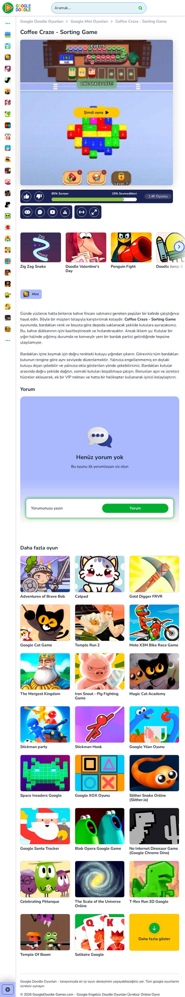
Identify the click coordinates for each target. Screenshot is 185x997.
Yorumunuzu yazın (47, 508)
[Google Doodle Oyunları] (17, 8)
